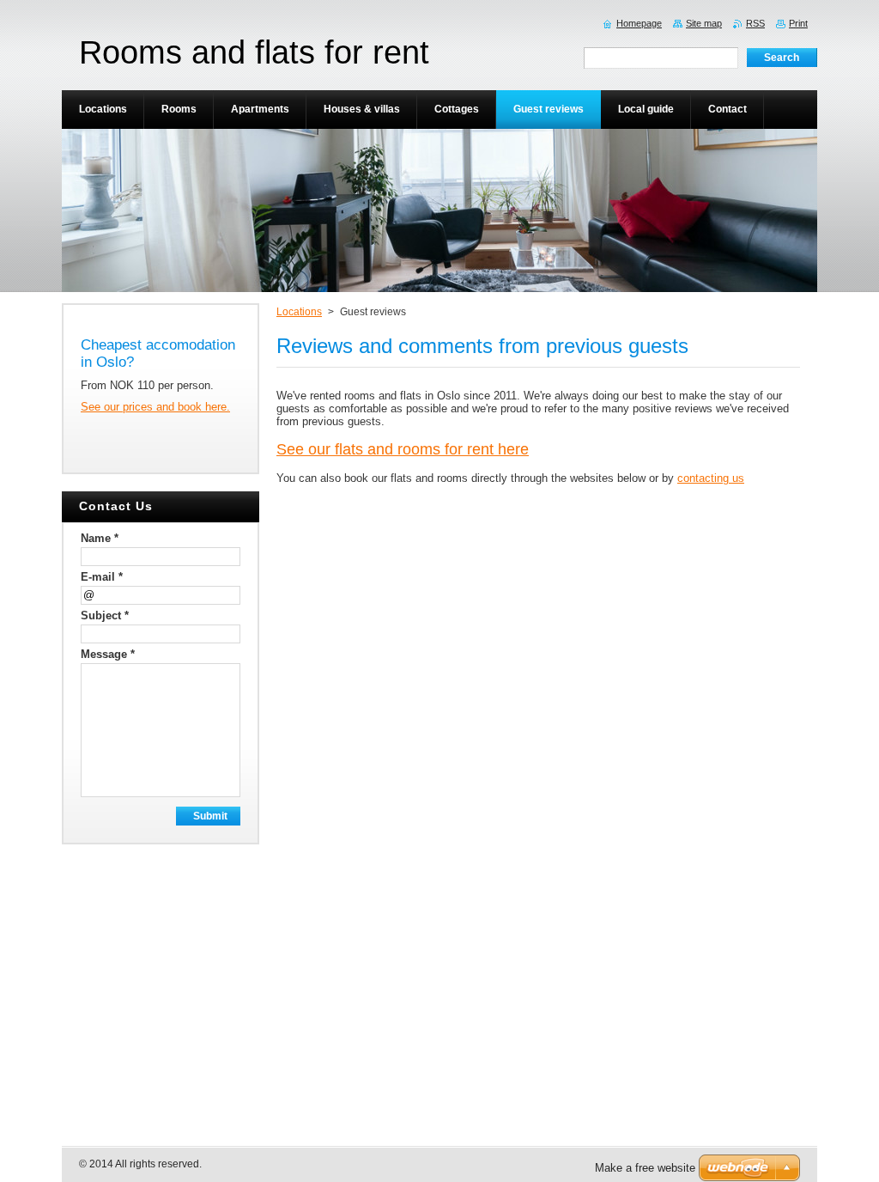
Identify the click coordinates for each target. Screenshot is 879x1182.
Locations (299, 312)
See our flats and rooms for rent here (402, 449)
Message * (108, 654)
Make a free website (645, 1167)
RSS (755, 23)
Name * (99, 538)
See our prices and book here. (155, 406)
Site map (704, 23)
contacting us (710, 478)
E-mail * (102, 576)
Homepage (639, 23)
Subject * (105, 615)
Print (798, 23)
